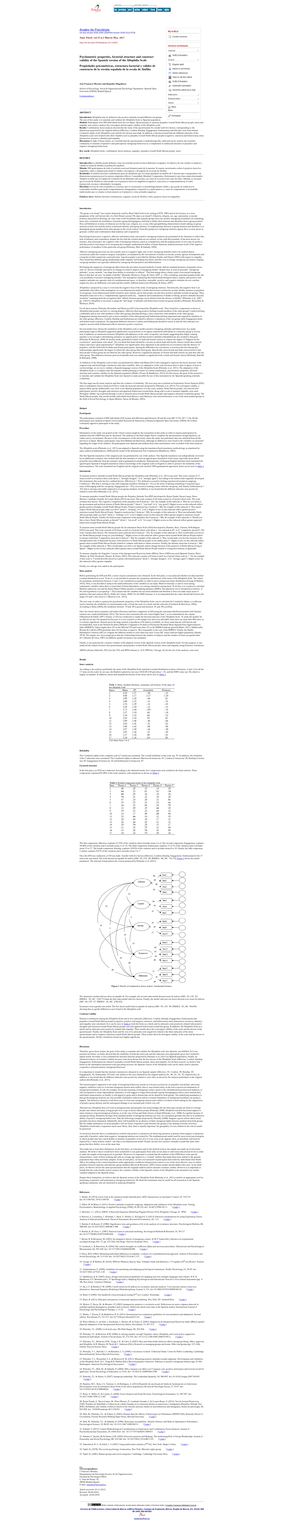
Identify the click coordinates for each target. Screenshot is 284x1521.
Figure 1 (180, 858)
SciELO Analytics (180, 55)
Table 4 (127, 1024)
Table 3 (155, 773)
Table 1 (200, 466)
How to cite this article (182, 77)
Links (117, 1199)
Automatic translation (181, 86)
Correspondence (87, 96)
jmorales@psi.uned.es (96, 1484)
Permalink (176, 116)
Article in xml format (181, 69)
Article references (180, 73)
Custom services (179, 37)
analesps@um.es (142, 1518)
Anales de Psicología (94, 29)
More (174, 107)
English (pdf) (178, 64)
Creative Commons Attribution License (181, 1505)
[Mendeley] (170, 107)
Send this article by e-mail (183, 90)
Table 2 (162, 674)
